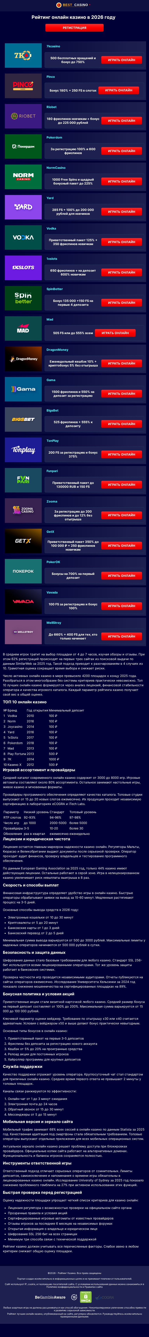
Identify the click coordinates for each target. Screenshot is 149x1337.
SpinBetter (55, 289)
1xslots (52, 259)
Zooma (52, 501)
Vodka (51, 228)
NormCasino (56, 168)
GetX (50, 532)
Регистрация (74, 28)
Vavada (52, 592)
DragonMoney (57, 350)
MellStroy (54, 623)
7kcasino (53, 46)
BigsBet (52, 410)
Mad (50, 319)
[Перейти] (50, 1297)
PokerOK (53, 562)
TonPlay (53, 441)
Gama (51, 380)
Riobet (51, 107)
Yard (50, 198)
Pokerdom (54, 137)
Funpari (52, 471)
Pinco (51, 77)
